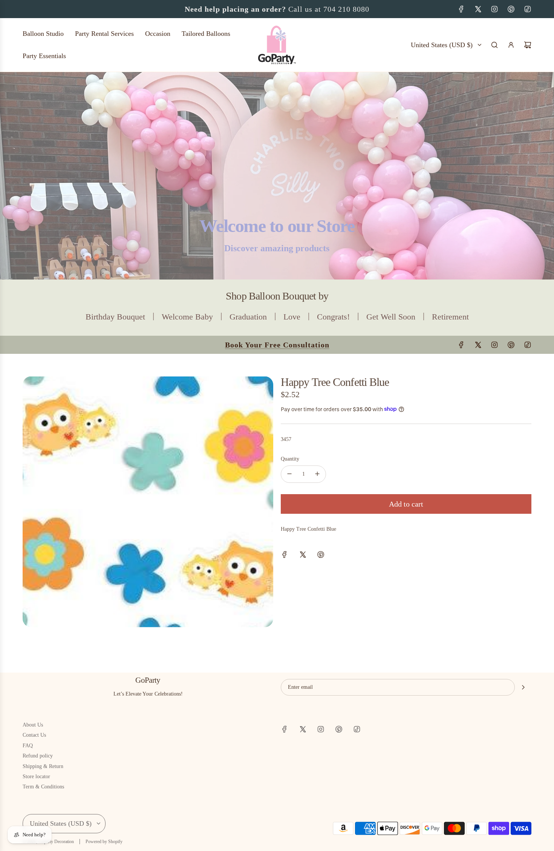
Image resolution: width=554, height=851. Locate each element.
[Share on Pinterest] (320, 555)
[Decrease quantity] (289, 473)
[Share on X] (302, 555)
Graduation (248, 316)
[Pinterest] (511, 9)
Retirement (450, 316)
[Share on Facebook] (284, 555)
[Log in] (511, 45)
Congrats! (333, 316)
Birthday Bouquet (115, 316)
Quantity (290, 459)
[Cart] (527, 45)
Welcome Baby (187, 316)
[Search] (494, 45)
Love (291, 316)
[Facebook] (461, 9)
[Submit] (523, 687)
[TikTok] (527, 9)
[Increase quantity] (317, 473)
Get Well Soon (390, 316)
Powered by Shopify (104, 841)
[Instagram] (494, 9)
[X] (478, 9)
